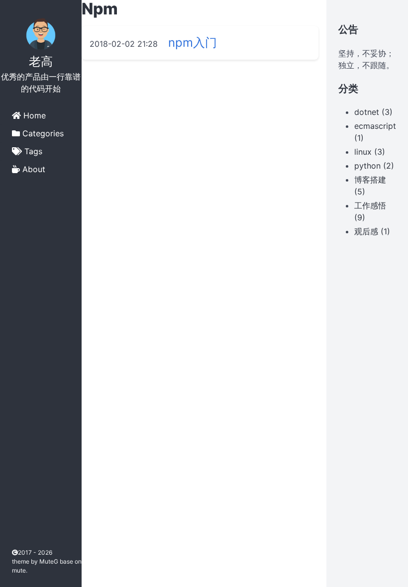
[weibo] (18, 543)
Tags (32, 151)
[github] (18, 500)
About (32, 169)
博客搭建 (370, 180)
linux (363, 152)
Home (33, 115)
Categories (42, 133)
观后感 (366, 231)
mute (19, 570)
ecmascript (375, 126)
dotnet (366, 112)
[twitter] (18, 529)
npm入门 (192, 42)
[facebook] (18, 485)
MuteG (49, 561)
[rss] (18, 514)
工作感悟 (370, 205)
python (367, 166)
